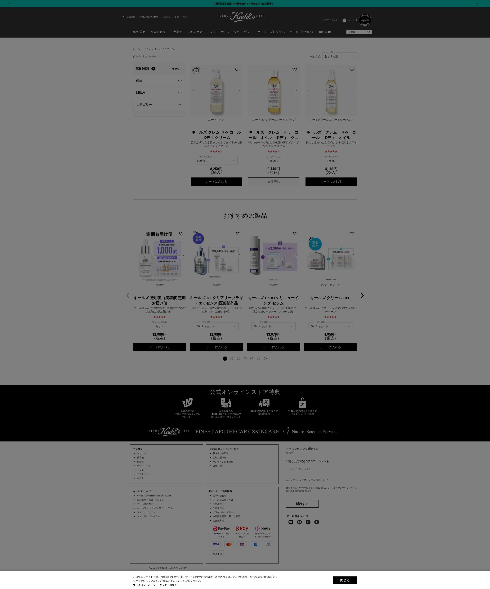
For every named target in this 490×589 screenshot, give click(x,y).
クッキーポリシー (169, 585)
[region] (245, 580)
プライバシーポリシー (145, 585)
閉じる (345, 580)
